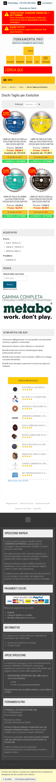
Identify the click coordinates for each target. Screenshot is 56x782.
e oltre (12, 251)
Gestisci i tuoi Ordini (23, 509)
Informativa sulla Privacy (25, 779)
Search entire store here (13, 274)
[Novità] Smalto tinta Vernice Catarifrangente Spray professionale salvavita (22, 351)
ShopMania (25, 764)
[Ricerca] (50, 70)
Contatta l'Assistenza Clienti (17, 722)
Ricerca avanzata (43, 503)
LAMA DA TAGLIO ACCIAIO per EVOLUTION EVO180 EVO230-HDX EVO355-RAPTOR (15, 141)
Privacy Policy (13, 645)
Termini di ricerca (26, 503)
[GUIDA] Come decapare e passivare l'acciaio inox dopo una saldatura (26, 365)
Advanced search (10, 289)
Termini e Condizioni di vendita (21, 643)
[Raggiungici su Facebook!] (28, 520)
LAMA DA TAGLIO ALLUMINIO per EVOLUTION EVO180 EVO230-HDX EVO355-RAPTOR (15, 199)
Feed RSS (37, 509)
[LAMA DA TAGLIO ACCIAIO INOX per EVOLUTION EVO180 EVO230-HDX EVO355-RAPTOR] (41, 122)
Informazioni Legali (13, 715)
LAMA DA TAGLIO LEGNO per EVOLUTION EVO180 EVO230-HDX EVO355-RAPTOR (41, 199)
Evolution (9, 260)
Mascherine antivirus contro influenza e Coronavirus (23, 346)
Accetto (8, 779)
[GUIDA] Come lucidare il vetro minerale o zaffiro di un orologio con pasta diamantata (27, 358)
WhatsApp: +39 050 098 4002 (22, 3)
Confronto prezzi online (43, 764)
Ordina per (19, 104)
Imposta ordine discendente (39, 104)
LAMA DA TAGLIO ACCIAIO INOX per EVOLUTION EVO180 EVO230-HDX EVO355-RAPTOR (41, 141)
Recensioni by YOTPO (18, 480)
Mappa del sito (12, 503)
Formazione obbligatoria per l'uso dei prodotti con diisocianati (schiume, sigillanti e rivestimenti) (26, 341)
